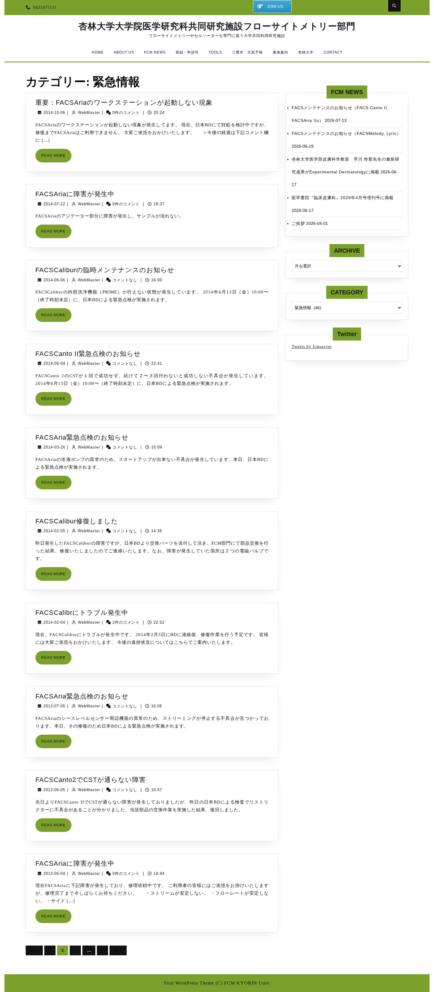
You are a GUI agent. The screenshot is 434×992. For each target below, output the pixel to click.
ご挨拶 (298, 223)
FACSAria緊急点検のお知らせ (82, 437)
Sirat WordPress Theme (189, 982)
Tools (215, 52)
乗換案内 (280, 52)
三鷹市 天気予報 (247, 52)
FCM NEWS (155, 52)
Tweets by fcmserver (312, 346)
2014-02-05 (54, 531)
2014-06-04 (54, 363)
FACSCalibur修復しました (76, 521)
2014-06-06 (54, 280)
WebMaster (89, 112)
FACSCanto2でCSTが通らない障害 (90, 779)
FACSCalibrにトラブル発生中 (81, 612)
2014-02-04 (54, 622)
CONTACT (333, 52)
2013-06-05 (54, 790)
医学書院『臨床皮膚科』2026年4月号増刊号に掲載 (343, 197)
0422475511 (45, 7)
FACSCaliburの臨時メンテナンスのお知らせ (104, 270)
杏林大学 (306, 52)
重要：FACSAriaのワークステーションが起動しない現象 (124, 102)
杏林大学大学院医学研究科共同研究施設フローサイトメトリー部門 (217, 26)
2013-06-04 (54, 873)
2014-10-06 (54, 112)
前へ (34, 950)
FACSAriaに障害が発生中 (75, 194)
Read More (56, 157)
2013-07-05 (54, 706)
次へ (118, 950)
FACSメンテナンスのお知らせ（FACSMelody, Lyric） (346, 133)
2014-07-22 (54, 204)
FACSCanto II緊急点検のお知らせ (88, 353)
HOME (98, 52)
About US (124, 52)
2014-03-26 (54, 447)
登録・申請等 (187, 52)
